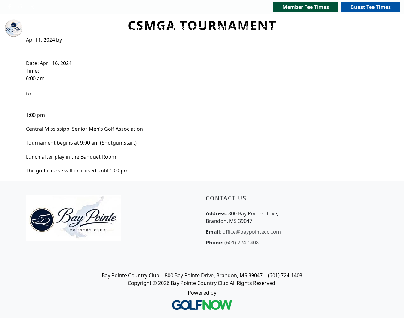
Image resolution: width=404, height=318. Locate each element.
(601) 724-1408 (241, 242)
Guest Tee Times (370, 6)
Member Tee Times (305, 6)
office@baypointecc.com (252, 231)
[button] (124, 28)
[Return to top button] (391, 306)
